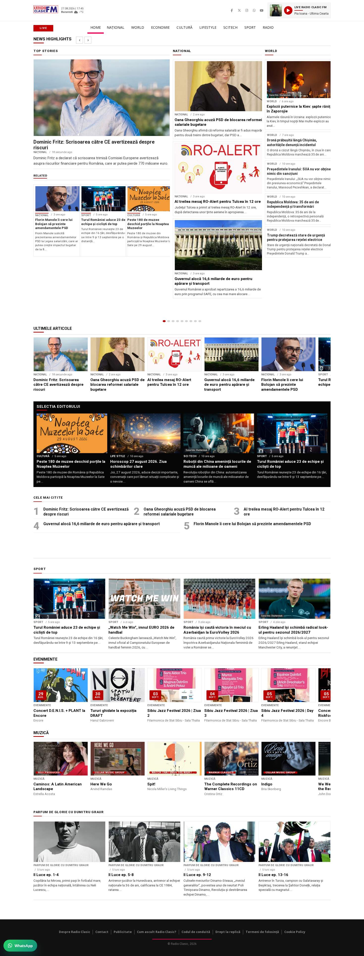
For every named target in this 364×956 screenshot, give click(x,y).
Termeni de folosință (262, 932)
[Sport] (195, 321)
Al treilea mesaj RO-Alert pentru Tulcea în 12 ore (284, 512)
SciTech (230, 27)
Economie (160, 27)
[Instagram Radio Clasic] (246, 10)
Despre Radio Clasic (74, 932)
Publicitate (123, 932)
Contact (101, 932)
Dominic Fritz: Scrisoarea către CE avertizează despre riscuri (86, 512)
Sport (250, 27)
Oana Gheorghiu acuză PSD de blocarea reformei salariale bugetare (180, 512)
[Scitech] (190, 321)
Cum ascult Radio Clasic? (156, 932)
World (137, 27)
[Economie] (177, 321)
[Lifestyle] (186, 321)
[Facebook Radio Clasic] (231, 10)
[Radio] (199, 321)
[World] (173, 321)
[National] (168, 321)
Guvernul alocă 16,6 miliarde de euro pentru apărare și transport (101, 523)
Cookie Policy (294, 932)
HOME (95, 27)
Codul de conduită (196, 932)
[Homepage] (164, 321)
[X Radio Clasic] (239, 10)
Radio (268, 27)
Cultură (184, 27)
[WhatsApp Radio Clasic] (254, 10)
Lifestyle (207, 27)
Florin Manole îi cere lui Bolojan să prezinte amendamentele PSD (252, 523)
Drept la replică (227, 932)
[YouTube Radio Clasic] (261, 10)
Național (115, 27)
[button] (299, 10)
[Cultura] (182, 321)
